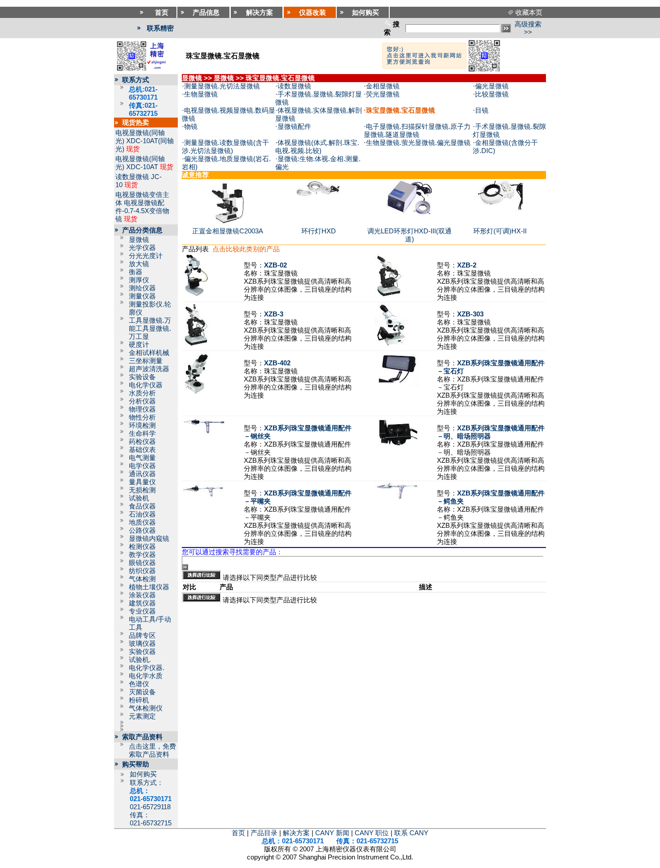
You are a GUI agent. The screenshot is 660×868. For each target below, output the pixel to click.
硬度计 (139, 344)
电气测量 (142, 457)
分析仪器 (142, 401)
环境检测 (142, 425)
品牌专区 (142, 635)
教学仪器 (142, 554)
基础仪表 (142, 449)
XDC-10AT (142, 167)
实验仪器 (142, 651)
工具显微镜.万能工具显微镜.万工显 (150, 328)
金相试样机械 (149, 352)
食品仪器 (142, 506)
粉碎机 (139, 700)
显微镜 (139, 239)
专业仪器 (142, 611)
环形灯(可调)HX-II (500, 231)
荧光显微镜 (383, 94)
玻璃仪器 (142, 643)
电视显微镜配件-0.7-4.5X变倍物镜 (142, 211)
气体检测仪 (146, 708)
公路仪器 (142, 530)
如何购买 (143, 774)
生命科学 (142, 433)
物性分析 (142, 417)
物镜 (191, 126)
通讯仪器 (142, 474)
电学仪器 (142, 465)
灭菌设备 (142, 692)
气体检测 (142, 579)
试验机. (140, 659)
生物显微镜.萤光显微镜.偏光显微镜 (418, 142)
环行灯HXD (318, 231)
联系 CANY (411, 833)
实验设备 (142, 377)
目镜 (481, 110)
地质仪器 (142, 522)
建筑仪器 (142, 603)
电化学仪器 (146, 385)
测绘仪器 (142, 288)
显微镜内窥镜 (149, 538)
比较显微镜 (492, 94)
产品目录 (264, 833)
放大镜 (139, 263)
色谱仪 (139, 684)
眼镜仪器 (142, 562)
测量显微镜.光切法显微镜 (222, 86)
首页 (238, 833)
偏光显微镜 (492, 86)
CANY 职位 (372, 833)
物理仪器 (142, 409)
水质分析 (142, 393)
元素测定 (142, 716)
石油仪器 (142, 514)
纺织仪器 (142, 570)
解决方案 (296, 833)
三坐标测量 (146, 360)
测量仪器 (142, 296)
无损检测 (142, 490)
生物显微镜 (201, 94)
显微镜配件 (294, 126)
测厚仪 (139, 280)
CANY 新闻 (332, 833)
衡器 (135, 272)
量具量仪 (142, 482)
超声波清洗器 (149, 369)
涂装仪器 (142, 595)
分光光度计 (146, 255)
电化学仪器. (146, 667)
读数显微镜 (132, 176)
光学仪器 (142, 247)
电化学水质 (146, 675)
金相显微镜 (383, 86)
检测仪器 (142, 546)
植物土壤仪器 (149, 587)
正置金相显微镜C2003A (227, 231)
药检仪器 (142, 441)
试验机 (139, 498)
